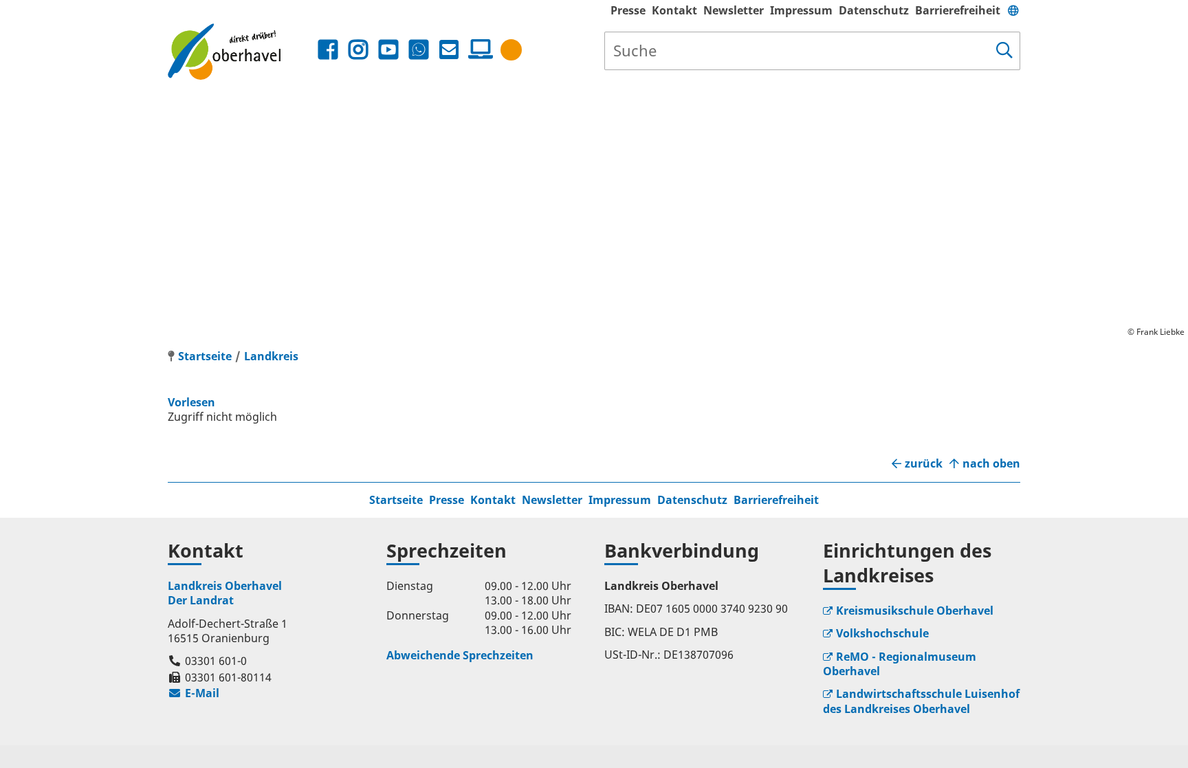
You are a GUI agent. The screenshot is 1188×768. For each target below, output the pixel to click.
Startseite (396, 499)
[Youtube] (388, 50)
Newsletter (733, 10)
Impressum (801, 10)
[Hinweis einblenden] (511, 50)
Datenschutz (874, 10)
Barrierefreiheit (957, 10)
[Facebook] (328, 50)
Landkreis (271, 356)
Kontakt (674, 10)
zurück (924, 464)
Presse (628, 10)
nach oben (991, 464)
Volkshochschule (882, 633)
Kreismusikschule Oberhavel (914, 610)
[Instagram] (358, 50)
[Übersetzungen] (1013, 10)
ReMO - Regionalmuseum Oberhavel (899, 664)
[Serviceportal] (477, 49)
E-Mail (193, 693)
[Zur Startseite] (241, 51)
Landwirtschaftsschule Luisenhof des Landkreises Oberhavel (921, 701)
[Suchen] (1004, 51)
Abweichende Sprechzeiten (460, 655)
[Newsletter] (449, 50)
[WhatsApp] (418, 50)
